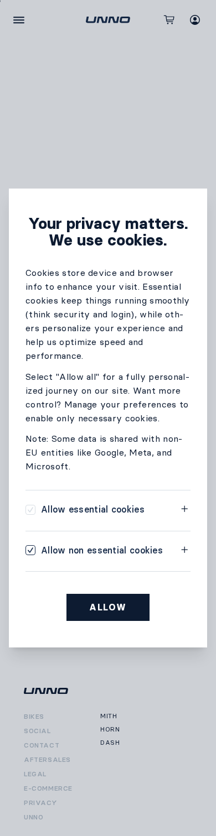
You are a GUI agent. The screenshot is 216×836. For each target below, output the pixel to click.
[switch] (85, 509)
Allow (108, 607)
